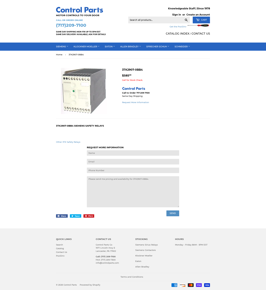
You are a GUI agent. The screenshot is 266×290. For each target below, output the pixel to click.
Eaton (109, 46)
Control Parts (70, 285)
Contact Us (61, 252)
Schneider (181, 46)
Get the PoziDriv (178, 26)
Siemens (61, 46)
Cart (203, 19)
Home (59, 54)
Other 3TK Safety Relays (68, 142)
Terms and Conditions (132, 277)
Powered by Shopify (90, 285)
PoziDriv (60, 256)
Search (59, 244)
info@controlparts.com (107, 263)
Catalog (60, 248)
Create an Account (198, 14)
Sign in (176, 14)
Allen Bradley (129, 46)
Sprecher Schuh (156, 46)
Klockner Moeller (86, 46)
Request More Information (135, 102)
